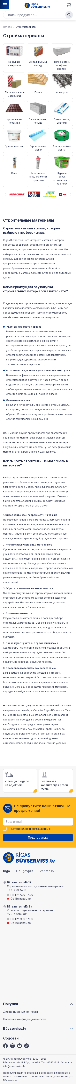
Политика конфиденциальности (24, 1019)
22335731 (20, 890)
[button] (5, 194)
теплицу (62, 486)
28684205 (20, 914)
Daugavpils (24, 871)
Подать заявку (38, 837)
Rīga (6, 871)
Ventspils (47, 871)
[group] (17, 194)
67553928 (53, 1062)
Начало (7, 27)
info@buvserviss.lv (14, 1066)
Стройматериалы (26, 27)
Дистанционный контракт (20, 1011)
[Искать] (69, 15)
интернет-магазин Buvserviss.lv (26, 437)
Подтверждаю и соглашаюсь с (29, 828)
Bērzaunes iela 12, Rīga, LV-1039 (21, 1062)
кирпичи (36, 558)
